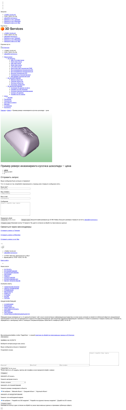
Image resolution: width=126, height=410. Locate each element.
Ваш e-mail (4, 196)
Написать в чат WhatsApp (12, 21)
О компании (8, 106)
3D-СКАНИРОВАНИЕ (14, 78)
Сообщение (4, 201)
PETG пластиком (16, 62)
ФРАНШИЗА (8, 306)
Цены (6, 96)
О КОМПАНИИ (8, 304)
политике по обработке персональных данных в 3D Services (54, 335)
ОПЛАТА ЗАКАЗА (9, 277)
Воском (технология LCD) (19, 73)
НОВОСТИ (7, 293)
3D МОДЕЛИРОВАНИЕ (11, 273)
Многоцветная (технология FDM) (21, 68)
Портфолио (7, 99)
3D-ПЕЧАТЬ (11, 58)
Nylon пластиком (16, 65)
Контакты (7, 107)
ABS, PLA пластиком (17, 60)
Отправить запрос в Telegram (10, 230)
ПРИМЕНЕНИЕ (9, 290)
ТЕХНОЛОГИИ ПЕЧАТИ (11, 287)
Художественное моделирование (22, 91)
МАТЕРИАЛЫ (8, 292)
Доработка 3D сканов (18, 94)
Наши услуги (8, 57)
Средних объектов (17, 81)
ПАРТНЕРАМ (8, 312)
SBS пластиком (16, 63)
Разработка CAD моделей (19, 89)
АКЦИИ (10, 97)
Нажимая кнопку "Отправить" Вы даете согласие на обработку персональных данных (39, 223)
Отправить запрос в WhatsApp (10, 235)
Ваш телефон (5, 192)
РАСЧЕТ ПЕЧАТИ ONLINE (12, 281)
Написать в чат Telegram (12, 19)
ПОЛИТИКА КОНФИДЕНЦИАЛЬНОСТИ (17, 314)
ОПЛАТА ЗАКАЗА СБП (11, 279)
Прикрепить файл (6, 218)
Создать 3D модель (17, 93)
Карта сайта (4, 260)
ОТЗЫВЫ (7, 295)
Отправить (4, 373)
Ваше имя (4, 187)
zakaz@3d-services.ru (10, 18)
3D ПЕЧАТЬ (8, 269)
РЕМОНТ (7, 276)
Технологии (8, 101)
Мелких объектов (17, 80)
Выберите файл (26, 219)
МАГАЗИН (7, 311)
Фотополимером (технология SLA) (22, 71)
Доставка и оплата (10, 102)
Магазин (7, 104)
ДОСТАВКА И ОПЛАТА (11, 309)
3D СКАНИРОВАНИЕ (10, 271)
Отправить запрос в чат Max (10, 239)
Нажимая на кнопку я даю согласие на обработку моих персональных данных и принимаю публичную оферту (36, 405)
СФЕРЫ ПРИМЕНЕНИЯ (11, 288)
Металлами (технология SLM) (20, 76)
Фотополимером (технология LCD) (22, 70)
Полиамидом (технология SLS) (21, 75)
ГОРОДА (7, 298)
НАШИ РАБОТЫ (9, 307)
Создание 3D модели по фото (20, 88)
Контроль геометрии (18, 84)
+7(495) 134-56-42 (10, 15)
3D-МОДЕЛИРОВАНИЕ (15, 86)
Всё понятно (4, 337)
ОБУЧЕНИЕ (7, 274)
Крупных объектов (17, 83)
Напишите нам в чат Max (12, 23)
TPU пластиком (16, 67)
